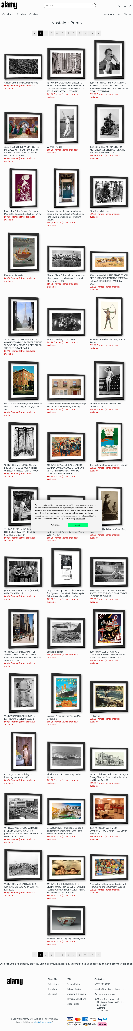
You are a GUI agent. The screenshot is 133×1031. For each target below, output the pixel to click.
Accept (77, 525)
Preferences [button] (80, 518)
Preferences (55, 525)
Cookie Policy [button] (88, 516)
